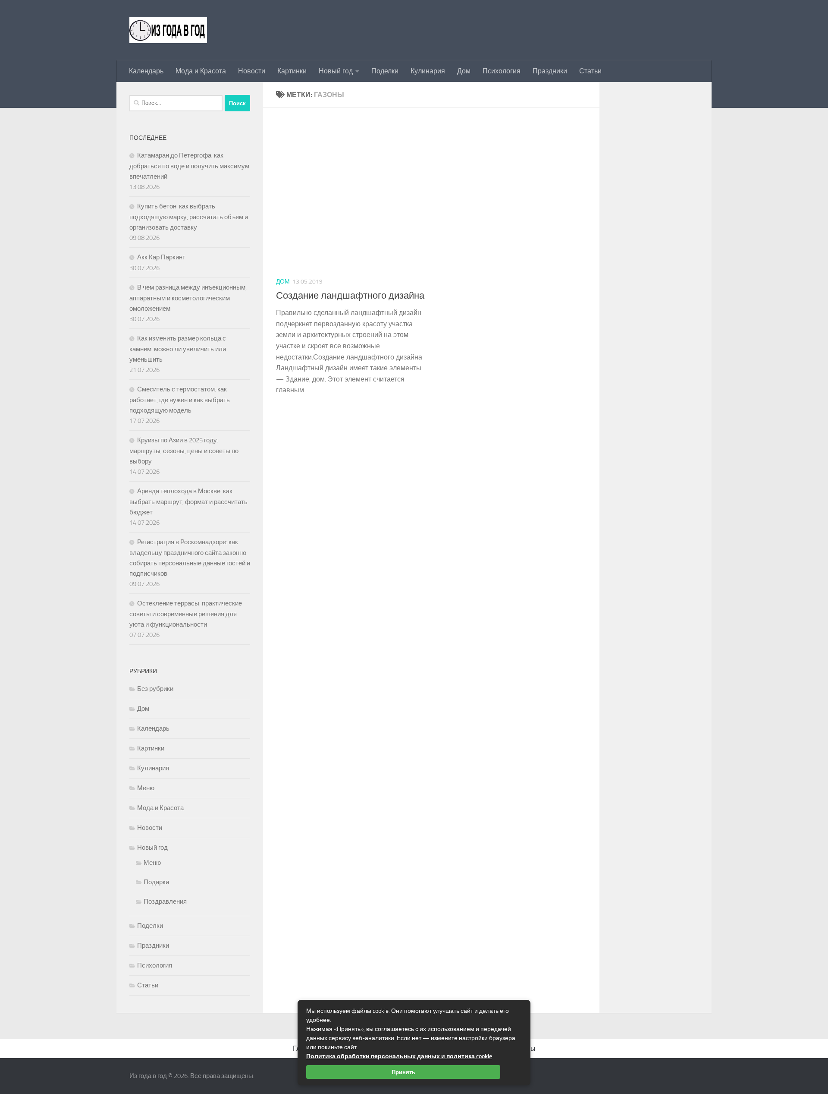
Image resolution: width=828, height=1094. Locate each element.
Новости (251, 71)
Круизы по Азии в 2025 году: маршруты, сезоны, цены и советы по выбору (183, 450)
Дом (463, 71)
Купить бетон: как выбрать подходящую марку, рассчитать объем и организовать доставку (188, 216)
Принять (403, 1072)
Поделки (384, 71)
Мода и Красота (201, 71)
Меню (145, 788)
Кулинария (428, 71)
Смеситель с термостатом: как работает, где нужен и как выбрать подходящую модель (179, 399)
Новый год (336, 71)
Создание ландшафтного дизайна (350, 295)
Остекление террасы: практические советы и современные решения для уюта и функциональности (185, 613)
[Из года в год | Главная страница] (168, 30)
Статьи (590, 71)
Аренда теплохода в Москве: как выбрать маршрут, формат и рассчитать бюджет (188, 501)
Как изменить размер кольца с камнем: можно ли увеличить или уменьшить (177, 348)
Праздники (550, 71)
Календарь (146, 71)
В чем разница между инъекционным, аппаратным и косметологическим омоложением (188, 298)
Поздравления (165, 901)
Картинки (292, 71)
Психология (502, 71)
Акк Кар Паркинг (161, 257)
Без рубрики (155, 689)
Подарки (156, 882)
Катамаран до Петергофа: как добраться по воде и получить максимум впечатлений (189, 165)
